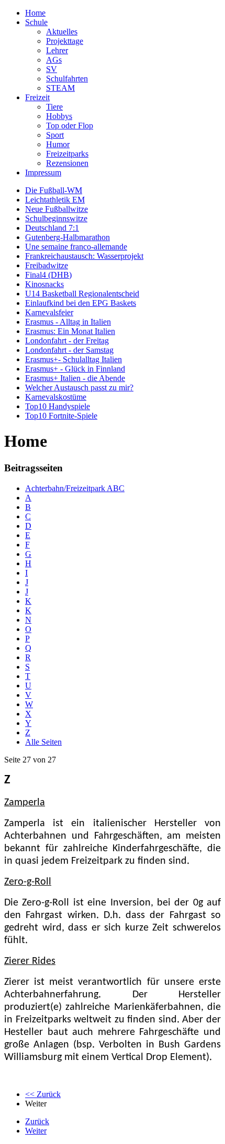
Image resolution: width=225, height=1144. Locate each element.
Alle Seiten (43, 741)
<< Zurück (43, 1094)
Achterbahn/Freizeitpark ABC (75, 488)
